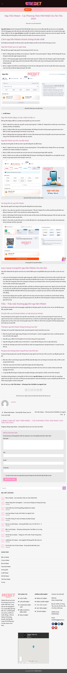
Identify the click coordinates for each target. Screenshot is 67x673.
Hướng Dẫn (33, 395)
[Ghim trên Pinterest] (38, 390)
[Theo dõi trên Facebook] (53, 624)
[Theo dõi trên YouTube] (56, 627)
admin (39, 23)
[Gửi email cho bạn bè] (35, 390)
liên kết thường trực (45, 395)
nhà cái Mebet (19, 33)
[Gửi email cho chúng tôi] (61, 624)
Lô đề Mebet (6, 113)
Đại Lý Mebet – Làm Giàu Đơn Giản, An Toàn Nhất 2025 (21, 498)
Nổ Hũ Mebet (5, 576)
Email (5, 460)
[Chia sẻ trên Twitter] (32, 390)
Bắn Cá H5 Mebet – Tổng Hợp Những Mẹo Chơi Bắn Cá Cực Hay (23, 529)
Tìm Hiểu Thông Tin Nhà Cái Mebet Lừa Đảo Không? (20, 518)
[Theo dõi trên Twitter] (59, 624)
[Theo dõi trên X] (56, 624)
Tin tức (3, 582)
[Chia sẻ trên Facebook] (29, 390)
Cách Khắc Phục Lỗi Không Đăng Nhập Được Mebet (20, 508)
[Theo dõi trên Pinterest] (53, 627)
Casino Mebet (5, 560)
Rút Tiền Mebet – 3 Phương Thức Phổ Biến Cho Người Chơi (28, 384)
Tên (4, 452)
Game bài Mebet (6, 566)
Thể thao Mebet (5, 579)
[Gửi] (64, 488)
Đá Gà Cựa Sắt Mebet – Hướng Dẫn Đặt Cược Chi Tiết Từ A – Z (23, 524)
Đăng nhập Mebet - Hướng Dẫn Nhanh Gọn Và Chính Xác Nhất (25, 426)
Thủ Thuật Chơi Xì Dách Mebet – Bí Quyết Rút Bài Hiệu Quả (22, 545)
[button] (2, 4)
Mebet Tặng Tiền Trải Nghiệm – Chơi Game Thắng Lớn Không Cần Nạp (25, 502)
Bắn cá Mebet (5, 557)
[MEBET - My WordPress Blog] (33, 3)
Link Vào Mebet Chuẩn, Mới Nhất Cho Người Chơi (19, 513)
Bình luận (6, 438)
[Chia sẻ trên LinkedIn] (41, 390)
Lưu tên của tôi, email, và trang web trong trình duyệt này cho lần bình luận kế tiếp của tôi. (29, 475)
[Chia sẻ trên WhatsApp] (26, 390)
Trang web (5, 467)
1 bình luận (9, 504)
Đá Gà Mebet (5, 563)
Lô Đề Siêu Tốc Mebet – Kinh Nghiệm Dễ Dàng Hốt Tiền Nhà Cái (23, 540)
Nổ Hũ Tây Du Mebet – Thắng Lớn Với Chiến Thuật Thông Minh (23, 534)
